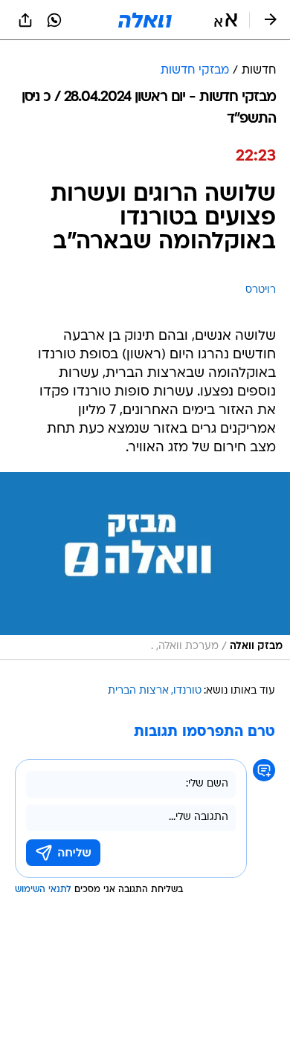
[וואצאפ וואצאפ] (54, 20)
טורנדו (187, 691)
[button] (225, 20)
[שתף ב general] (25, 20)
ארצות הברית (138, 691)
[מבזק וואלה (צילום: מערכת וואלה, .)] (145, 566)
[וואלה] (145, 20)
